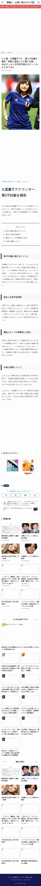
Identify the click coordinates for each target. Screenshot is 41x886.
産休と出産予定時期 (13, 234)
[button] (6, 495)
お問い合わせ (28, 877)
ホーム (10, 877)
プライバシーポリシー (16, 880)
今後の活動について (13, 241)
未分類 (6, 485)
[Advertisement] (20, 29)
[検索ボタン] (38, 2)
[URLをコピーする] (35, 495)
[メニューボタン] (2, 2)
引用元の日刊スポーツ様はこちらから (15, 181)
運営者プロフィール (18, 877)
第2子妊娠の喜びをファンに (16, 231)
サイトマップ (27, 880)
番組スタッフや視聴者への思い (17, 238)
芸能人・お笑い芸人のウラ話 (20, 2)
